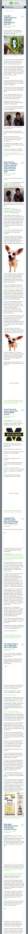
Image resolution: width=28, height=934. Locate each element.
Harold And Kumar (11, 401)
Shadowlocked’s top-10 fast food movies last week (13, 421)
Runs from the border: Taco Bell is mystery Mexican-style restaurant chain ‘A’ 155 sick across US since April (11, 167)
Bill (17, 153)
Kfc (4, 637)
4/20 (20, 510)
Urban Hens (11, 637)
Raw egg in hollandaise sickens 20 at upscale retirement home (11, 826)
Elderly (16, 816)
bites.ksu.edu (13, 784)
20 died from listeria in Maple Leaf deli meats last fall (13, 869)
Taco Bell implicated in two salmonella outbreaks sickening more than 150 (10, 20)
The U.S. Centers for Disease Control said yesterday (13, 230)
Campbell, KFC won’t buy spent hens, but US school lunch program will (11, 520)
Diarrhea (18, 400)
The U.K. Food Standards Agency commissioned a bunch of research (12, 712)
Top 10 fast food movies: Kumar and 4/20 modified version (11, 411)
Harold (19, 153)
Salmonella (10, 153)
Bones (13, 636)
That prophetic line (8, 182)
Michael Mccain (9, 818)
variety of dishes (18, 837)
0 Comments (22, 17)
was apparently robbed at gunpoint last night (13, 468)
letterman (21, 401)
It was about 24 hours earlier (10, 695)
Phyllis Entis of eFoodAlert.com (10, 209)
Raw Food (18, 634)
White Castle (13, 512)
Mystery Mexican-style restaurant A (13, 211)
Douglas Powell (7, 27)
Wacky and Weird (11, 510)
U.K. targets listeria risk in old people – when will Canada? (11, 645)
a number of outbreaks (17, 835)
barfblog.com (21, 784)
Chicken (17, 636)
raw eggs (10, 837)
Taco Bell (21, 154)
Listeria (9, 816)
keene (5, 154)
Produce (16, 154)
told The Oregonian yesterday (12, 33)
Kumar (8, 154)
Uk (13, 818)
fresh (21, 400)
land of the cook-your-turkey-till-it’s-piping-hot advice (13, 701)
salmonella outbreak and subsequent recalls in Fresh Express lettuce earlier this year (14, 288)
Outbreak (12, 154)
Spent (7, 637)
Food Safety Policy (12, 634)
